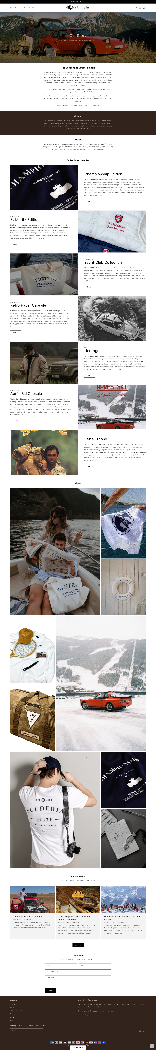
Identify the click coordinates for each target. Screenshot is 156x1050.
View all (78, 945)
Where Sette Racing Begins (27, 916)
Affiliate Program (84, 1015)
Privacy (12, 1014)
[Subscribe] (41, 1030)
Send (51, 990)
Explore (90, 201)
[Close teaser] (87, 1045)
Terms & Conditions (16, 1010)
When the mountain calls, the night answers (122, 918)
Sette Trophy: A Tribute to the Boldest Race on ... (74, 918)
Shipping (13, 1004)
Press (12, 1017)
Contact (12, 1020)
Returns (12, 1007)
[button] (23, 8)
